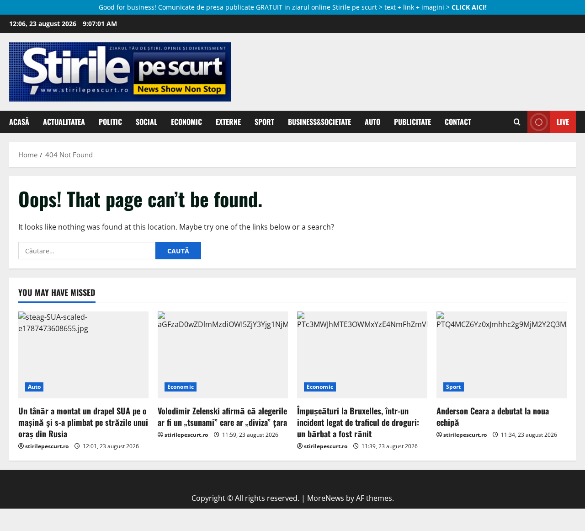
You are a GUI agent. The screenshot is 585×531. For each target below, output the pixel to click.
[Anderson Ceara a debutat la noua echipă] (501, 354)
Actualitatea (64, 121)
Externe (228, 121)
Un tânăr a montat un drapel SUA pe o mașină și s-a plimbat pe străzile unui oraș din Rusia (83, 422)
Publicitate (412, 121)
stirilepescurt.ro (47, 446)
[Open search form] (517, 121)
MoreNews (325, 498)
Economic (186, 121)
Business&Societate (319, 121)
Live (563, 121)
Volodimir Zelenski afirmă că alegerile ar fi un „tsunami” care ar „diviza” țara (222, 416)
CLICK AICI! (469, 7)
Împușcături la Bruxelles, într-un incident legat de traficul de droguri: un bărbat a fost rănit (358, 422)
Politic (110, 121)
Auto (372, 121)
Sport (264, 121)
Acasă (19, 121)
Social (146, 121)
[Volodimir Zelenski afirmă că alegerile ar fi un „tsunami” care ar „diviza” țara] (223, 354)
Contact (458, 121)
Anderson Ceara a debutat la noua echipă (492, 416)
